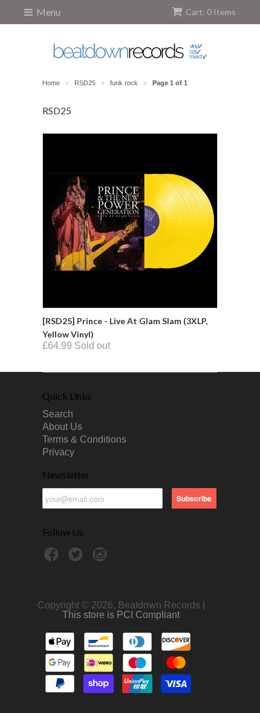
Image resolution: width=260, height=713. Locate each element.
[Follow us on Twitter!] (77, 557)
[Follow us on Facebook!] (53, 557)
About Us (62, 427)
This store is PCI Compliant (121, 615)
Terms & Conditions (84, 439)
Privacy (58, 452)
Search (57, 414)
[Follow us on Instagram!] (102, 557)
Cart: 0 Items (211, 12)
